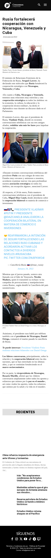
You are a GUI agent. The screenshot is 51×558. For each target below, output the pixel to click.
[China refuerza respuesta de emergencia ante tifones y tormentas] (25, 435)
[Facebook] (12, 398)
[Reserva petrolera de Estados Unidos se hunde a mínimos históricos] (8, 502)
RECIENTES (25, 412)
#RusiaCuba (23, 254)
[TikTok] (30, 539)
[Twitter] (21, 539)
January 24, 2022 (25, 268)
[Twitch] (38, 539)
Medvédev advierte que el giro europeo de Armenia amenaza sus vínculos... (32, 490)
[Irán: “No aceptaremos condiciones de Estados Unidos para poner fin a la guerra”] (8, 478)
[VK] (35, 398)
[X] (18, 398)
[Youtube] (25, 539)
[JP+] (14, 5)
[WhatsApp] (29, 398)
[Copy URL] (46, 398)
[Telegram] (24, 398)
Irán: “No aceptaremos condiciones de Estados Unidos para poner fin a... (29, 478)
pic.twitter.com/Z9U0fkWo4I (24, 257)
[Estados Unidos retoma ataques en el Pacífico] (8, 514)
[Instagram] (16, 539)
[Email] (41, 398)
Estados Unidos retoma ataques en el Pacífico (29, 512)
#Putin (8, 213)
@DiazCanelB (13, 217)
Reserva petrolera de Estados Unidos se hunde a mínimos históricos (32, 502)
